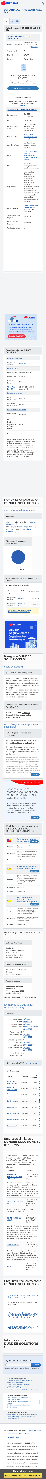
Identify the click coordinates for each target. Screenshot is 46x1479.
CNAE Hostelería (12, 1407)
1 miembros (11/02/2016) (26, 527)
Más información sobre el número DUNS (30, 137)
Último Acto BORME (11, 388)
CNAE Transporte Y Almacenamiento (17, 1397)
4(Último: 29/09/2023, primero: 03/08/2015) (31, 1026)
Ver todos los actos (32, 1063)
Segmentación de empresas (15, 1382)
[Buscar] (43, 4)
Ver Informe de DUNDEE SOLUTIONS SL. (23, 1476)
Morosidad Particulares (13, 1390)
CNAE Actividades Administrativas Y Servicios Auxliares (20, 1402)
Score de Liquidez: (14, 712)
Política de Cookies (24, 1434)
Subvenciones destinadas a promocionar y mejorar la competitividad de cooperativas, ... (27, 900)
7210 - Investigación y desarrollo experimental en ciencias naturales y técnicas (31, 155)
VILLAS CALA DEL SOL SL (15, 1202)
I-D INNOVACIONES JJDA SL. (14, 1219)
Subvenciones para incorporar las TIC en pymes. (27, 840)
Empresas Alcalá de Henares (28, 1414)
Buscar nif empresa (26, 1380)
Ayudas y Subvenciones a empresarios (18, 1384)
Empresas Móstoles (13, 1414)
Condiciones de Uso (35, 1430)
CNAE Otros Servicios (13, 1399)
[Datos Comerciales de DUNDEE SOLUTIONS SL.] (12, 21)
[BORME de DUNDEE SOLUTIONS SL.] (17, 21)
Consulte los (19, 611)
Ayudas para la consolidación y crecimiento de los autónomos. (27, 867)
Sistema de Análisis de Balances (16, 1388)
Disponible (22, 363)
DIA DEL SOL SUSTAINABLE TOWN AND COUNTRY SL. (14, 1177)
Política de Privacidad (10, 1434)
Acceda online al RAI (13, 1386)
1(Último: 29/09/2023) (27, 1020)
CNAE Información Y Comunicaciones (18, 1405)
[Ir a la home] (9, 3)
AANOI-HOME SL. (13, 1245)
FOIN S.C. (10, 1266)
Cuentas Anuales (33, 1390)
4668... (26, 135)
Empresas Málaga (12, 1418)
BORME (24, 1390)
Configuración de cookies (11, 1437)
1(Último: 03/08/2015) (27, 1035)
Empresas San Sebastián (28, 1416)
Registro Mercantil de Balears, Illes (31, 206)
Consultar (35, 774)
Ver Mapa (34, 47)
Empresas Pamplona (13, 1416)
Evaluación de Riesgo (13, 1380)
